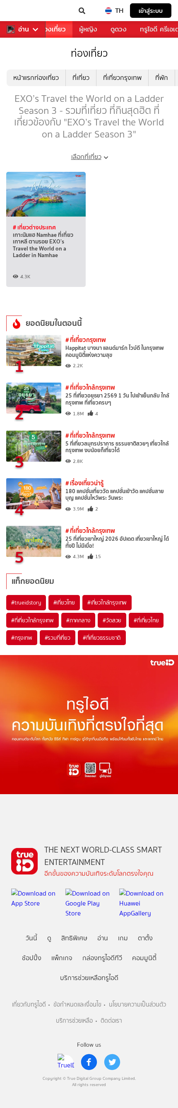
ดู (49, 938)
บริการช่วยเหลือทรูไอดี (89, 978)
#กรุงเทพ (21, 637)
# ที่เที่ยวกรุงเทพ (85, 339)
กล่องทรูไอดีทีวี (102, 958)
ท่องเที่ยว (53, 29)
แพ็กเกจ (61, 958)
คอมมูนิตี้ (144, 958)
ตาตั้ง (145, 938)
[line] (66, 1062)
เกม (123, 938)
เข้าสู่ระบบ (151, 10)
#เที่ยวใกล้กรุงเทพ (107, 602)
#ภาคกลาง (78, 620)
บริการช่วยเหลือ (74, 1020)
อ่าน (23, 29)
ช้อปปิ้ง (31, 958)
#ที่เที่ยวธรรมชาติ (102, 637)
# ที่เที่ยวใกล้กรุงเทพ (90, 387)
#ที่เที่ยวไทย (146, 620)
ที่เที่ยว (80, 77)
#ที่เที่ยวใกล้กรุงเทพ (32, 620)
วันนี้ (31, 938)
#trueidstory (26, 602)
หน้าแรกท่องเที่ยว (36, 77)
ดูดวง (119, 29)
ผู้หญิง (88, 29)
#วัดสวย (112, 620)
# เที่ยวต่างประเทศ (34, 227)
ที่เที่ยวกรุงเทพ (122, 77)
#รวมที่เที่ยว (57, 637)
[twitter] (112, 1062)
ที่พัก (161, 77)
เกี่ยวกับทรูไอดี (29, 1004)
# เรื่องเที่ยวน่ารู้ (84, 483)
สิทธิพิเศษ (74, 938)
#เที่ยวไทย (64, 602)
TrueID (23, 11)
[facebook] (89, 1062)
